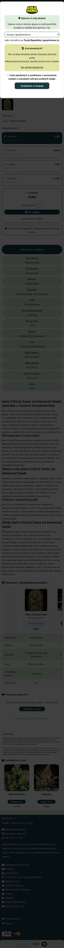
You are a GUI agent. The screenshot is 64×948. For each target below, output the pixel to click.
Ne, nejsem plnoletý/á (32, 67)
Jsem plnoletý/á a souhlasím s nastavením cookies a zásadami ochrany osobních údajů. (32, 77)
